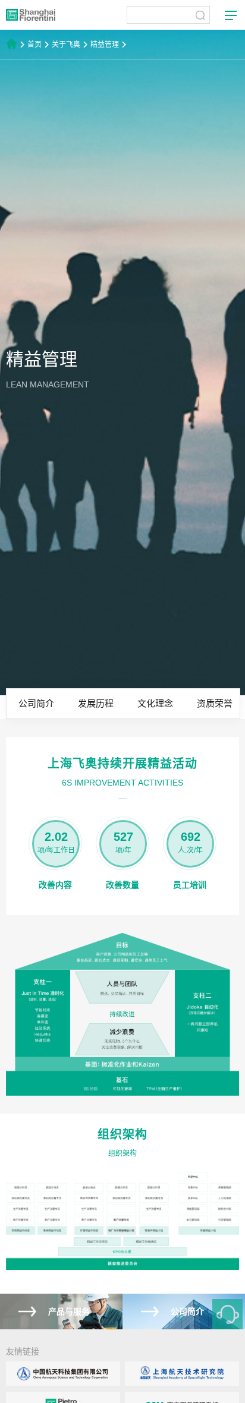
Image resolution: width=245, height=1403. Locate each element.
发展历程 (96, 703)
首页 (34, 44)
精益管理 (104, 44)
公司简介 (36, 703)
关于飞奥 (66, 44)
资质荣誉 (215, 703)
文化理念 (155, 703)
